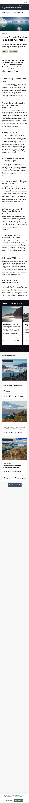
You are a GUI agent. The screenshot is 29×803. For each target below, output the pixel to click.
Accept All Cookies (19, 800)
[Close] (26, 795)
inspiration (8, 12)
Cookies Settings (9, 800)
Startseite (3, 12)
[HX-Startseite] (15, 2)
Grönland (4, 51)
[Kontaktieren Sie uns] (24, 2)
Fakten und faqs (13, 51)
